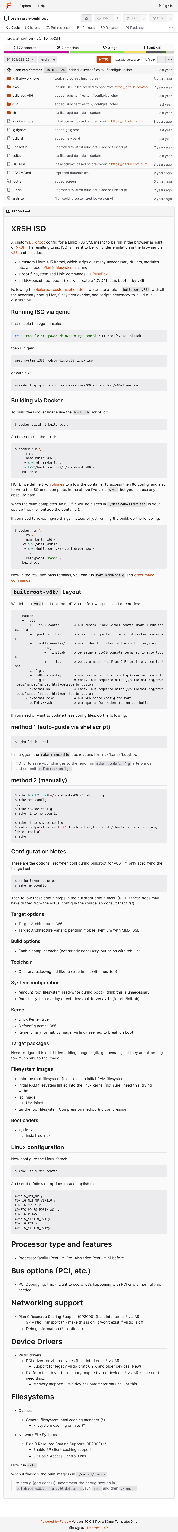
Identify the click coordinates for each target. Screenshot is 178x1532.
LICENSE (19, 164)
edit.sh (17, 155)
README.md (21, 173)
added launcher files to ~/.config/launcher (100, 70)
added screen (65, 181)
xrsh (15, 18)
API (106, 1528)
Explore (25, 6)
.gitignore (19, 130)
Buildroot (37, 242)
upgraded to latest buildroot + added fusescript (91, 147)
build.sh (18, 138)
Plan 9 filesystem (58, 267)
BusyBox (100, 274)
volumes (57, 484)
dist (15, 104)
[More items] (170, 27)
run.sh (17, 190)
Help (41, 6)
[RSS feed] (86, 18)
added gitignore (67, 130)
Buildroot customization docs (61, 289)
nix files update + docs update (78, 113)
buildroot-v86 (22, 95)
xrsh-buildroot (35, 18)
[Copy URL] (161, 59)
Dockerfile (20, 147)
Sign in (167, 6)
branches (70, 48)
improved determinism (72, 173)
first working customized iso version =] (84, 198)
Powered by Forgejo (56, 1521)
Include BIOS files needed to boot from (84, 87)
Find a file (47, 59)
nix (14, 113)
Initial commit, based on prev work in (83, 121)
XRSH (21, 247)
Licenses (93, 1528)
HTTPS (104, 59)
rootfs (16, 181)
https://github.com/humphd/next (136, 121)
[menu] (169, 59)
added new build (67, 138)
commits (27, 48)
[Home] (8, 6)
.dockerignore (22, 121)
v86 (14, 252)
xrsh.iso (18, 198)
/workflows (25, 78)
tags (113, 48)
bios (15, 87)
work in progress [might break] (78, 78)
